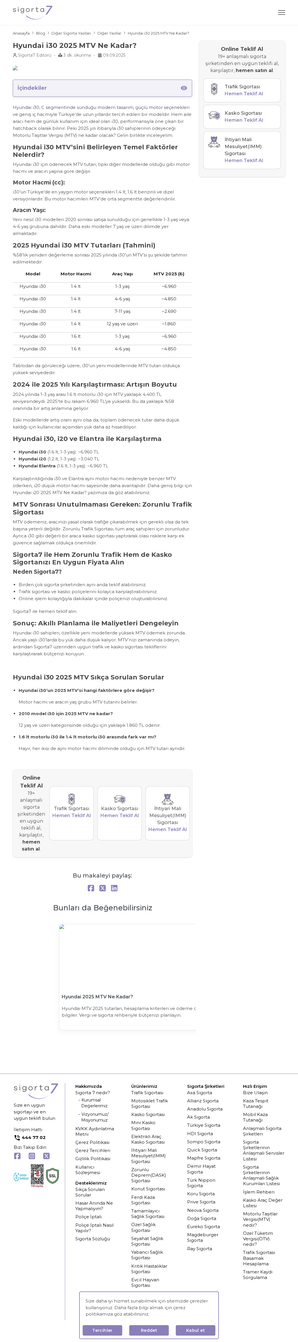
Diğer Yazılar (109, 33)
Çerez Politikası (92, 1142)
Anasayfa (21, 33)
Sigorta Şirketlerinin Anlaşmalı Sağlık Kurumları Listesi (261, 1175)
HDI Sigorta (200, 1133)
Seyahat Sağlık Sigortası (147, 1241)
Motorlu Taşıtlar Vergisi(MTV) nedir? (260, 1219)
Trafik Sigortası (147, 1092)
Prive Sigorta (201, 1202)
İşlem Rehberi (258, 1192)
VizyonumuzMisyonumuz (95, 1117)
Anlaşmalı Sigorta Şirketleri (262, 1131)
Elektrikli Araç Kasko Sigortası (148, 1139)
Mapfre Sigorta (203, 1158)
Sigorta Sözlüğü (92, 1238)
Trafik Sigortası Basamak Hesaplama (259, 1258)
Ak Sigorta (198, 1117)
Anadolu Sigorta (205, 1109)
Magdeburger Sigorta (202, 1237)
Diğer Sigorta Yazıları (71, 33)
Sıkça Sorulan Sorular (90, 1192)
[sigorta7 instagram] (32, 1156)
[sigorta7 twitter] (46, 1156)
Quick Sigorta (202, 1150)
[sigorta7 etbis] (37, 1176)
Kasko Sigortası (148, 1114)
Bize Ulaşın (255, 1092)
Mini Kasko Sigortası (143, 1125)
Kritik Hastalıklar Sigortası (149, 1268)
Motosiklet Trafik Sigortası (149, 1103)
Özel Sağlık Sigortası (143, 1227)
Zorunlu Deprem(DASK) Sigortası (148, 1175)
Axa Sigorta (199, 1092)
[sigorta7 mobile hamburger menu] (281, 12)
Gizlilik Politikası (92, 1158)
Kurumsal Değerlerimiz (94, 1102)
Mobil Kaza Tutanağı (255, 1117)
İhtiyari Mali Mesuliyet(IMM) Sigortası (148, 1155)
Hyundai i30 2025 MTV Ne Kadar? (158, 33)
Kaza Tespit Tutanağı (255, 1103)
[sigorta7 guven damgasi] (21, 1177)
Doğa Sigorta (201, 1218)
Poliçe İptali (88, 1216)
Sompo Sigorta (203, 1141)
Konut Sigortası (148, 1189)
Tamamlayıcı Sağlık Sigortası (147, 1213)
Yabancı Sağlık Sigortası (147, 1254)
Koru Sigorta (201, 1193)
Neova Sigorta (203, 1210)
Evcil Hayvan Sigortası (145, 1282)
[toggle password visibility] (183, 88)
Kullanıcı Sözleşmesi (87, 1169)
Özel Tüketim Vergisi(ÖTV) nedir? (258, 1238)
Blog (40, 33)
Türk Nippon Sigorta (201, 1182)
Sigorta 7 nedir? (92, 1092)
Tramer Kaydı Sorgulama (257, 1274)
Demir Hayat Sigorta (201, 1168)
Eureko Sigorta (203, 1226)
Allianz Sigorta (203, 1101)
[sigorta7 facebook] (17, 1156)
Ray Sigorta (199, 1248)
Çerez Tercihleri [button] (92, 1150)
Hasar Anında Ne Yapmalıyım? (94, 1205)
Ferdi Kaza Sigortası (143, 1199)
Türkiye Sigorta (203, 1125)
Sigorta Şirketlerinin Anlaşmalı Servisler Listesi (263, 1150)
